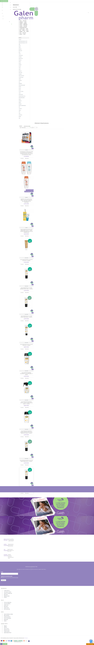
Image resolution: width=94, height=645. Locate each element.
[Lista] (21, 126)
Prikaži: (32, 127)
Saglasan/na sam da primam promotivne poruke (10, 577)
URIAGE (26, 227)
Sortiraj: (20, 127)
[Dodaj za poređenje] (4, 156)
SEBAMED (26, 197)
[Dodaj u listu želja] (1, 156)
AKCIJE (20, 37)
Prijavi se (3, 580)
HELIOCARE (26, 429)
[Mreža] (20, 126)
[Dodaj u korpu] (1, 487)
